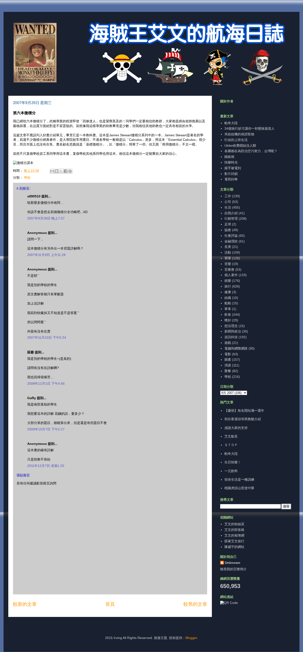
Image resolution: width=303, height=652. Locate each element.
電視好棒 (231, 179)
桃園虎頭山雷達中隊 (239, 488)
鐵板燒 (229, 157)
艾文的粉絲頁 (234, 524)
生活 (227, 207)
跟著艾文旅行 (234, 541)
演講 (227, 365)
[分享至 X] (61, 171)
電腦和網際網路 (236, 348)
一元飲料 (231, 471)
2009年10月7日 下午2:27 (46, 429)
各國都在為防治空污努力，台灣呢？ (250, 151)
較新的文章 (25, 604)
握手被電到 (232, 168)
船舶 (227, 303)
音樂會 (229, 269)
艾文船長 (231, 436)
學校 (27, 177)
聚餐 (227, 371)
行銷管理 (231, 218)
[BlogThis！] (56, 171)
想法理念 (231, 326)
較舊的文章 (195, 604)
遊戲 (227, 343)
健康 (227, 292)
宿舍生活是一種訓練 (239, 479)
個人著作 (231, 275)
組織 (227, 298)
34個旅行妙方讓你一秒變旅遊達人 (249, 128)
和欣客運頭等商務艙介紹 (242, 419)
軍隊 (227, 258)
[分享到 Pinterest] (70, 171)
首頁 (110, 604)
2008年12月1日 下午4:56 (46, 383)
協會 (227, 230)
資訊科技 (231, 337)
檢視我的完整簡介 (233, 569)
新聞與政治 (232, 331)
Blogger (191, 638)
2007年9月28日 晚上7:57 (46, 218)
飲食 (227, 314)
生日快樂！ (232, 462)
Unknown (232, 563)
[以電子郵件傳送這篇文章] (52, 171)
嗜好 (227, 320)
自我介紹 (231, 213)
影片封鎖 (231, 174)
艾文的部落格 (234, 530)
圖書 (227, 359)
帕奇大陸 (231, 123)
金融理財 (231, 241)
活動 (227, 252)
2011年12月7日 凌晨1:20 (45, 466)
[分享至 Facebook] (65, 171)
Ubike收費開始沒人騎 (240, 145)
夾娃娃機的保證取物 (239, 134)
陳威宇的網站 (234, 547)
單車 (227, 309)
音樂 (227, 264)
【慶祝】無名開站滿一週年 (244, 410)
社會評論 (231, 235)
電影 (227, 354)
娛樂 (227, 281)
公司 (227, 202)
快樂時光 (231, 162)
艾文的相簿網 (234, 535)
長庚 (227, 247)
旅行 (227, 286)
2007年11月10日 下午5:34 (46, 337)
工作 (227, 196)
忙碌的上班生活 (236, 140)
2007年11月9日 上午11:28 (46, 255)
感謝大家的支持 (236, 428)
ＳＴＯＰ (231, 445)
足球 (227, 224)
